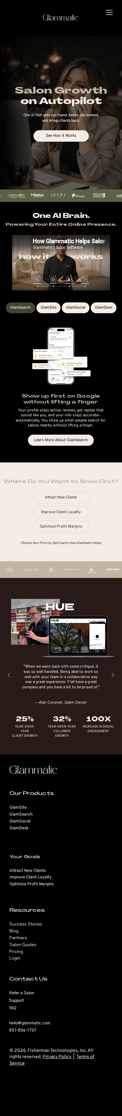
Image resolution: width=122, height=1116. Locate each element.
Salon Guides (22, 944)
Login (14, 958)
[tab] (20, 307)
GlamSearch (21, 814)
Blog (14, 930)
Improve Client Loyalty (30, 877)
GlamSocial (20, 821)
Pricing (16, 951)
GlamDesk (19, 828)
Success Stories (25, 924)
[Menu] (109, 12)
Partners (18, 937)
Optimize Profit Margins (31, 884)
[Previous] (9, 675)
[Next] (113, 675)
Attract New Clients (27, 870)
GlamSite (18, 807)
